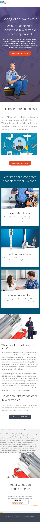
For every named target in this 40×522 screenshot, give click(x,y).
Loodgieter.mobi (19, 516)
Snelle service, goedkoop (20, 254)
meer (1, 512)
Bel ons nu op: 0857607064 (20, 53)
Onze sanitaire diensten (20, 213)
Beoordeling (35, 505)
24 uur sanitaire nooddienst (20, 295)
